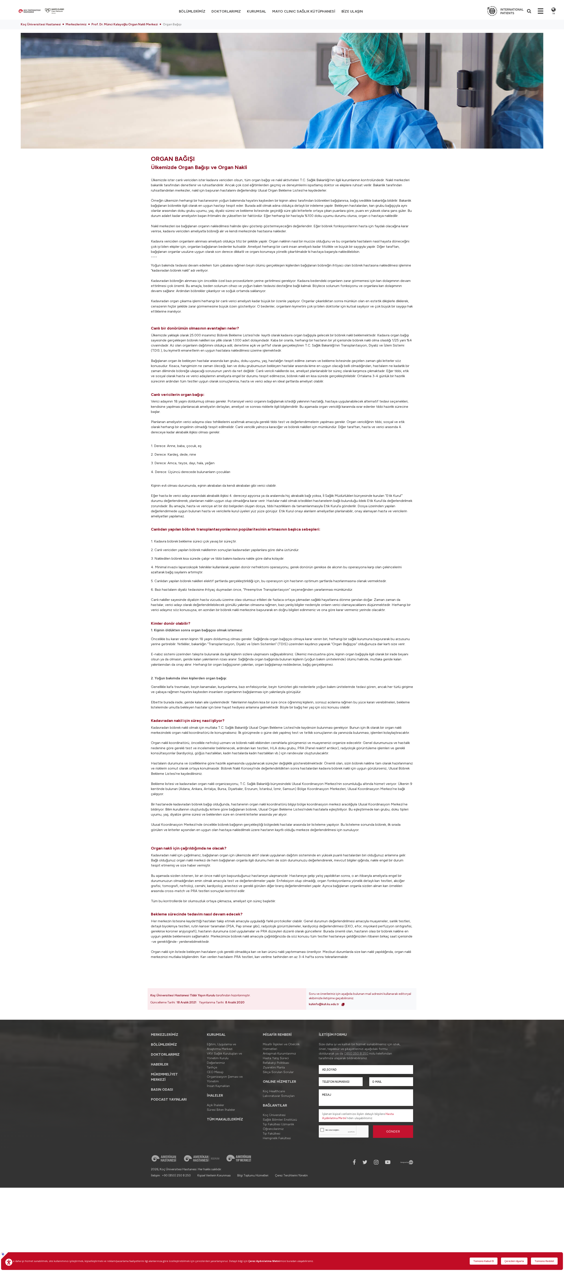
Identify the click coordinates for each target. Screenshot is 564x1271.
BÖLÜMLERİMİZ (164, 1044)
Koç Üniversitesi (274, 1115)
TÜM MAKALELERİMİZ (225, 1119)
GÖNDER (393, 1131)
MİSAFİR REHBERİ (277, 1034)
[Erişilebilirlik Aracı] (8, 1262)
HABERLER (159, 1064)
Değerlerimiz (216, 1063)
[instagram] (376, 1162)
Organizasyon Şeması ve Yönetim (225, 1079)
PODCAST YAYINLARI (169, 1099)
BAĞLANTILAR (275, 1105)
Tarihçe (212, 1067)
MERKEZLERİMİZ (164, 1034)
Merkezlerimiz (76, 24)
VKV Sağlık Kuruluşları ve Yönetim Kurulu (224, 1056)
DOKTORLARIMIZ (226, 11)
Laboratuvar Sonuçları (279, 1096)
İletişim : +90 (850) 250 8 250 (171, 1175)
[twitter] (364, 1162)
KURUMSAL (256, 11)
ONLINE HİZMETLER (279, 1081)
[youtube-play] (387, 1162)
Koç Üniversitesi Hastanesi (41, 24)
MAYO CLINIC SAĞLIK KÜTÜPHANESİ (303, 11)
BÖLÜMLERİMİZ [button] (192, 11)
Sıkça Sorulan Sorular (278, 1072)
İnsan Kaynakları (218, 1086)
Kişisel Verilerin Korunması (214, 1175)
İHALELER (215, 1095)
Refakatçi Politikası (276, 1063)
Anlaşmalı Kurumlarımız (279, 1053)
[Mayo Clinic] (54, 11)
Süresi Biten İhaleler (221, 1110)
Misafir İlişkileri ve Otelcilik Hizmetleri (281, 1046)
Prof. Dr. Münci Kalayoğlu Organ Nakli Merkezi (124, 24)
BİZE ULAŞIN (352, 11)
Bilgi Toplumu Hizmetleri (252, 1175)
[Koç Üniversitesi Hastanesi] (29, 11)
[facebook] (354, 1162)
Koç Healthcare (274, 1091)
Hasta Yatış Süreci (276, 1058)
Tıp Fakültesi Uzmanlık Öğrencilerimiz (278, 1126)
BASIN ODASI (162, 1089)
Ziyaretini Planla (274, 1067)
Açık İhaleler (215, 1105)
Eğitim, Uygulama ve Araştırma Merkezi (221, 1046)
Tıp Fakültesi (271, 1133)
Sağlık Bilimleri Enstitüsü (280, 1120)
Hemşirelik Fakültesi (277, 1138)
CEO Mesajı (215, 1072)
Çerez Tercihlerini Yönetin (291, 1175)
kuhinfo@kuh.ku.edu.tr (324, 1004)
